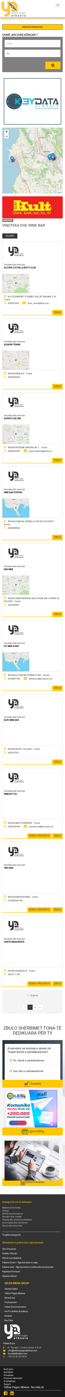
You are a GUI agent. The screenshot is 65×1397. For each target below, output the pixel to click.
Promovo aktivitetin (13, 1378)
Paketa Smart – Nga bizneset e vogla (20, 1262)
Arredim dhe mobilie (12, 1216)
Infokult (8, 1316)
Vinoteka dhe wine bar (14, 264)
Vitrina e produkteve (11, 1258)
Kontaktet (8, 1372)
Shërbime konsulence (12, 1213)
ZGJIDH (10, 235)
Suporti (7, 1384)
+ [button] (7, 132)
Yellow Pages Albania (15, 1293)
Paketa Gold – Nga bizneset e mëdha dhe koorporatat (27, 1267)
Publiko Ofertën (9, 1253)
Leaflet (59, 192)
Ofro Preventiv (9, 1249)
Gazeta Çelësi (11, 1289)
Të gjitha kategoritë (11, 1235)
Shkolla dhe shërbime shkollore (17, 1219)
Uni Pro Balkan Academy (16, 1311)
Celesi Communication (15, 1307)
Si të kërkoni (9, 1381)
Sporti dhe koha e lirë (12, 1225)
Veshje (5, 1210)
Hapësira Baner (9, 1276)
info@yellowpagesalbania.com (22, 1350)
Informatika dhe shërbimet (15, 1222)
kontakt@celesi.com (17, 1353)
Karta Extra (10, 1298)
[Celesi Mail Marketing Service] (31, 1108)
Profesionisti (11, 1302)
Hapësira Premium (11, 1271)
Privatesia (8, 1375)
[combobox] (32, 53)
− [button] (7, 136)
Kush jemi (8, 1369)
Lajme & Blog (36, 1131)
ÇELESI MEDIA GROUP (17, 1283)
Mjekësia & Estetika (11, 1207)
